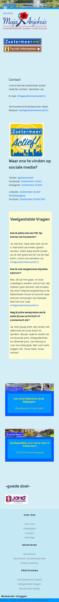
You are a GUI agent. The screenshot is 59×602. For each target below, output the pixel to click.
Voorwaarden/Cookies (29, 579)
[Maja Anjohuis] (25, 20)
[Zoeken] (54, 15)
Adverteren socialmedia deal (29, 558)
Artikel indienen (29, 563)
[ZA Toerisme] (22, 45)
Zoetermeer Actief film (32, 199)
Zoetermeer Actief (31, 181)
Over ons (29, 524)
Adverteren (29, 554)
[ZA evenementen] (29, 445)
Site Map (29, 537)
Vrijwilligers (29, 528)
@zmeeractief (25, 177)
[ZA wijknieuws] (29, 399)
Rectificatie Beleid (29, 588)
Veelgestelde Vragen (29, 584)
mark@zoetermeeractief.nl (33, 110)
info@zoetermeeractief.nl (31, 96)
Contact (29, 533)
